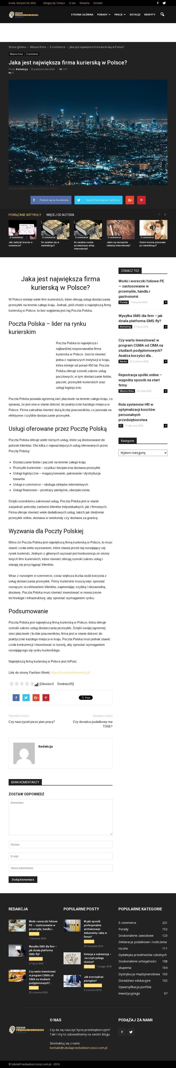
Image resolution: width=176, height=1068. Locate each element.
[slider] (21, 683)
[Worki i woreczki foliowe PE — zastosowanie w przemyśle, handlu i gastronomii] (17, 926)
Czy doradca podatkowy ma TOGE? (92, 724)
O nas (72, 2)
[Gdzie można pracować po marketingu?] (153, 229)
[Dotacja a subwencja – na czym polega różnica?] (72, 958)
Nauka (123, 361)
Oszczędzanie (93, 985)
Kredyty (149, 14)
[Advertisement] (88, 32)
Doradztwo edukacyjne (134, 980)
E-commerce (32, 53)
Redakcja (22, 69)
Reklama (85, 2)
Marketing (125, 326)
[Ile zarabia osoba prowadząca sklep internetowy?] (88, 229)
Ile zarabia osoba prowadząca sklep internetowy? (84, 245)
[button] (162, 14)
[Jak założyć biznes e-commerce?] (22, 229)
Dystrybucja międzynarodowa (139, 974)
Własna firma (16, 53)
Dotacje (135, 14)
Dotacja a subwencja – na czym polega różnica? (97, 958)
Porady (102, 14)
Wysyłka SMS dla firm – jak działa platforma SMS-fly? (43, 950)
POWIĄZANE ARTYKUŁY (25, 215)
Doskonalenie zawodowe (136, 935)
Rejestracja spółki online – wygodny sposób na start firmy (140, 380)
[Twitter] (164, 3)
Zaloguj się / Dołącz (54, 2)
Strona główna (82, 14)
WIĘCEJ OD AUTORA (60, 215)
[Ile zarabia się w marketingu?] (55, 229)
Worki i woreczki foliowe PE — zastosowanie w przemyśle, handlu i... (43, 925)
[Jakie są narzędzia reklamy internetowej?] (121, 229)
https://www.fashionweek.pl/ (70, 672)
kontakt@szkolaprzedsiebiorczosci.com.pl (78, 1048)
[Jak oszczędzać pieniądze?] (72, 981)
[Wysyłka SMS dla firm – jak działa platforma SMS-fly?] (17, 951)
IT (121, 425)
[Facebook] (158, 3)
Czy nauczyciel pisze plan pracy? (32, 722)
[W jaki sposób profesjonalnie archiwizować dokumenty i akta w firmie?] (72, 926)
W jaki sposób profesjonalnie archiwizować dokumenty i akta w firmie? (95, 929)
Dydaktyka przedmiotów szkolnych (142, 955)
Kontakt (98, 2)
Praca (118, 14)
